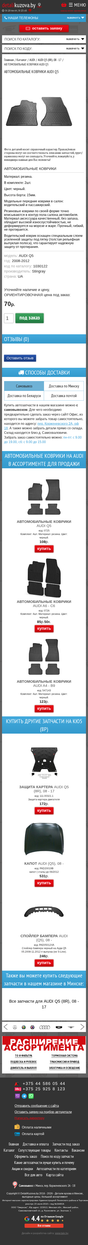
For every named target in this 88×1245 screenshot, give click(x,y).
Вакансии (78, 1150)
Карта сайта (54, 1174)
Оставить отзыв (20, 358)
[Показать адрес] (39, 5)
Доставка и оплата (36, 1144)
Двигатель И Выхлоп (23, 1068)
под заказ (29, 317)
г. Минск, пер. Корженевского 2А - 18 (47, 1186)
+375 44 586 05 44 (44, 1083)
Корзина (64, 5)
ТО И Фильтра (23, 1055)
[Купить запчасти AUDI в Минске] (45, 1027)
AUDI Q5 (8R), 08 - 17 (44, 789)
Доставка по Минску (64, 386)
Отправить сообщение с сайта (37, 1106)
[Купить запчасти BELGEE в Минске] (59, 1027)
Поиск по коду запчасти (57, 1156)
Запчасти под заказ (66, 1144)
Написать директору (29, 1118)
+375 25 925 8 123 (44, 1089)
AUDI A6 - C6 (44, 604)
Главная (14, 1144)
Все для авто (33, 1174)
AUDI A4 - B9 (44, 683)
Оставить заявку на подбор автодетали (43, 1112)
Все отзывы (44, 1225)
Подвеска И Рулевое (23, 1062)
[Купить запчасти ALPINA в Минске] (32, 1027)
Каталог (9, 1150)
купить (44, 548)
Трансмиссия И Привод (64, 1062)
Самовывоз (24, 386)
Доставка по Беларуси (24, 395)
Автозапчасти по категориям (56, 1168)
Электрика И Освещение (64, 1068)
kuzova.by (18, 5)
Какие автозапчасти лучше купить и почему (44, 1162)
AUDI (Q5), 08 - (44, 863)
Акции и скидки (22, 1168)
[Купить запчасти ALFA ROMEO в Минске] (23, 1027)
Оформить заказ (26, 1156)
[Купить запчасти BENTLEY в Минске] (71, 1027)
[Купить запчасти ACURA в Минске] (14, 1027)
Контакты (61, 1150)
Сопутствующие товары (34, 1150)
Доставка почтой (64, 395)
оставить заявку (47, 28)
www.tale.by (61, 1233)
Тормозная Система (64, 1055)
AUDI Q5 (44, 524)
